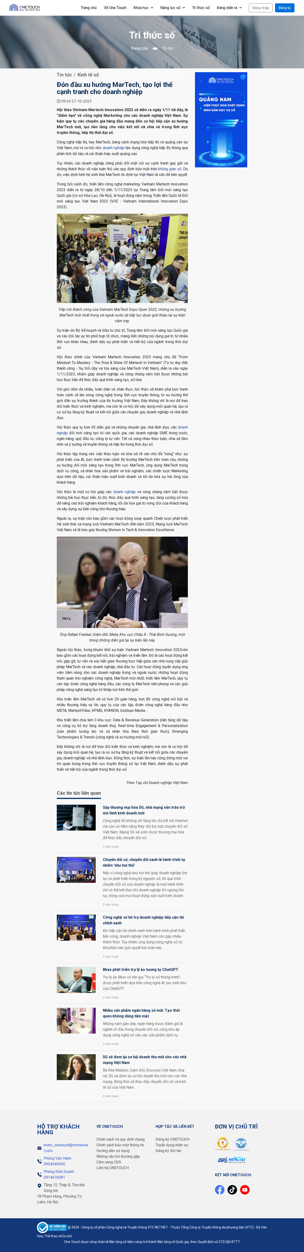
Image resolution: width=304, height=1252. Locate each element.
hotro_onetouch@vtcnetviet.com (66, 1148)
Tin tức (64, 75)
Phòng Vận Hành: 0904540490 (58, 1161)
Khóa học (141, 7)
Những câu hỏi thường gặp (118, 1156)
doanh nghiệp (114, 148)
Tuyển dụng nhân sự (172, 1145)
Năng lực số (170, 7)
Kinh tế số (88, 75)
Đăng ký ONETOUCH (173, 1139)
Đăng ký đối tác (168, 1150)
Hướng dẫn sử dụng (112, 1150)
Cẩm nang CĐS (108, 1162)
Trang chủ (89, 7)
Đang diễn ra (227, 7)
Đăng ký (285, 8)
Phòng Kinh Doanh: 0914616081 (59, 1174)
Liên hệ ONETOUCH (112, 1168)
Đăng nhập (260, 8)
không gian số (169, 169)
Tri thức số (201, 7)
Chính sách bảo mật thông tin (120, 1145)
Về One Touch (115, 7)
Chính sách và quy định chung (120, 1139)
